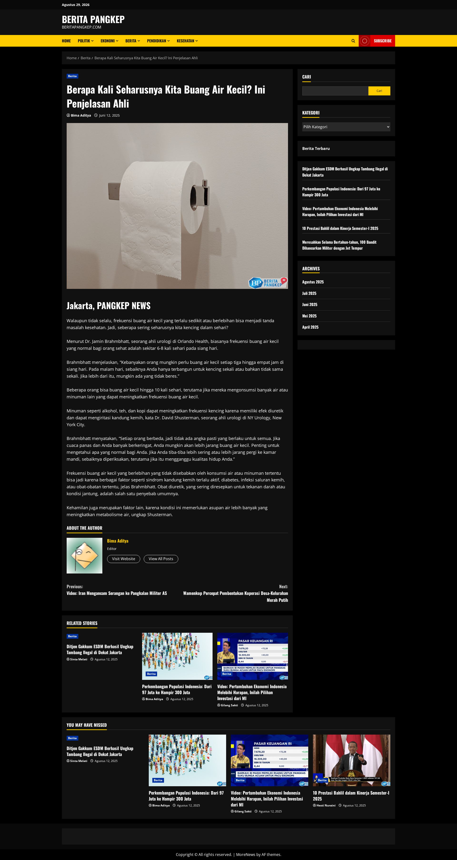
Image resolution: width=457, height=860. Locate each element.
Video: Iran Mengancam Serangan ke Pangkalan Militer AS (117, 589)
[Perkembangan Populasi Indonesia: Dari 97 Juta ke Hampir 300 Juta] (177, 656)
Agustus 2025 (313, 282)
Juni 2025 (309, 304)
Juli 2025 (309, 293)
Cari (306, 77)
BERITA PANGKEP (93, 19)
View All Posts (161, 558)
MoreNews (245, 854)
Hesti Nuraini (326, 805)
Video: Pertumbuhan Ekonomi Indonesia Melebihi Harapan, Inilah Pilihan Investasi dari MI (252, 692)
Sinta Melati (78, 659)
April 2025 (310, 327)
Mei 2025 (309, 316)
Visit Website (123, 558)
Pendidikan (156, 41)
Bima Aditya (81, 115)
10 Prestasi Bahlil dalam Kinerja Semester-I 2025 (340, 228)
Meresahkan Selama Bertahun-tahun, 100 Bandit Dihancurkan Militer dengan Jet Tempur (339, 245)
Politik (84, 41)
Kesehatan (185, 41)
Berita (130, 41)
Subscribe (383, 41)
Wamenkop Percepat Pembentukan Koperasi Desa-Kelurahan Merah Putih (235, 593)
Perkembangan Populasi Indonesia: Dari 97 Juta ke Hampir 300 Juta (177, 689)
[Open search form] (353, 40)
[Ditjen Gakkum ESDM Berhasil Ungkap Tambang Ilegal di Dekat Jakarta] (102, 636)
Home (66, 41)
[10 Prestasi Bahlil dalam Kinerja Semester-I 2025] (351, 760)
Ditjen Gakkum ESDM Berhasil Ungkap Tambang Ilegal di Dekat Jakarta (100, 649)
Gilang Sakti (229, 705)
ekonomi (108, 41)
